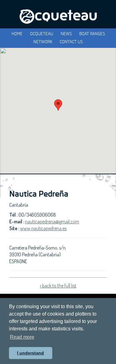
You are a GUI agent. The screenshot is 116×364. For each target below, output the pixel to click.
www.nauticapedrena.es (43, 228)
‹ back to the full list (58, 286)
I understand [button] (30, 352)
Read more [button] (22, 337)
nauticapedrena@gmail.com (52, 221)
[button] (58, 105)
